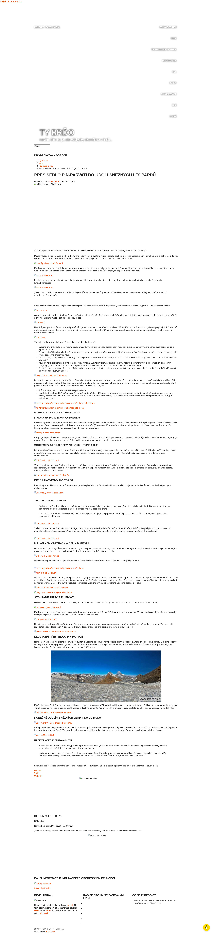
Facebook (163, 12)
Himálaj (37, 770)
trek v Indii (38, 775)
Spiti (36, 773)
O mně (173, 116)
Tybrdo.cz (43, 160)
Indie (173, 38)
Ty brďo (57, 132)
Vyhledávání (176, 12)
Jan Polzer (50, 931)
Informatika (169, 60)
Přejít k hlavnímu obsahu (11, 1)
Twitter (159, 12)
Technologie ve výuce (163, 49)
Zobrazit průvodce (42, 888)
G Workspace (168, 94)
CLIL (174, 71)
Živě (174, 105)
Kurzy (173, 83)
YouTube (167, 12)
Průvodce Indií (168, 27)
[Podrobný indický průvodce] (106, 883)
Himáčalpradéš (46, 166)
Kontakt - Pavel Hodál (47, 27)
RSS (172, 12)
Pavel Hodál (55, 181)
